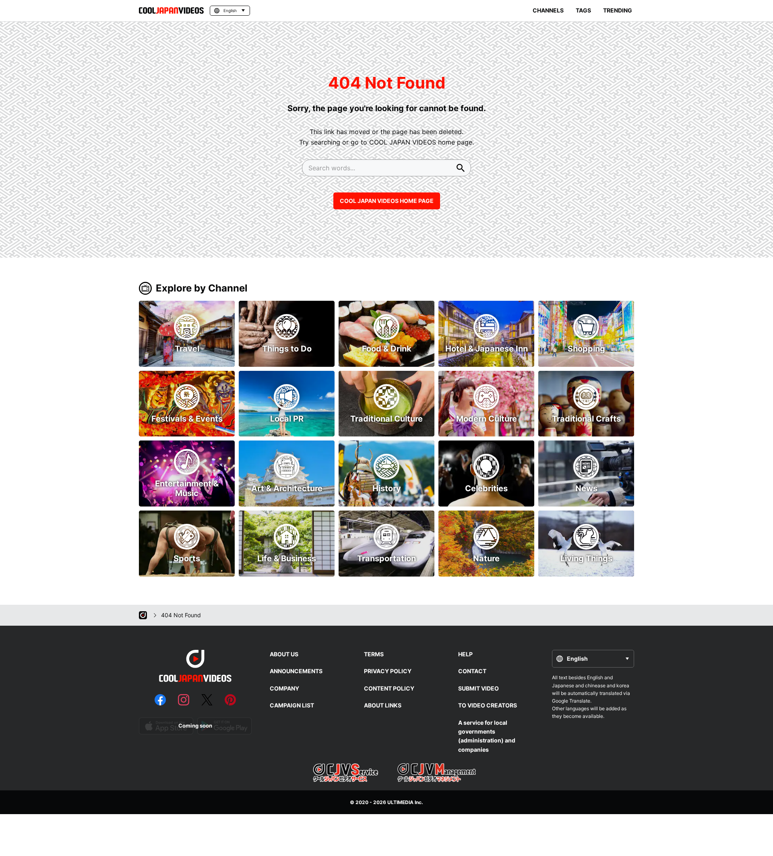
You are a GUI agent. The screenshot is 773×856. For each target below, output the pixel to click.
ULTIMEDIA (400, 802)
